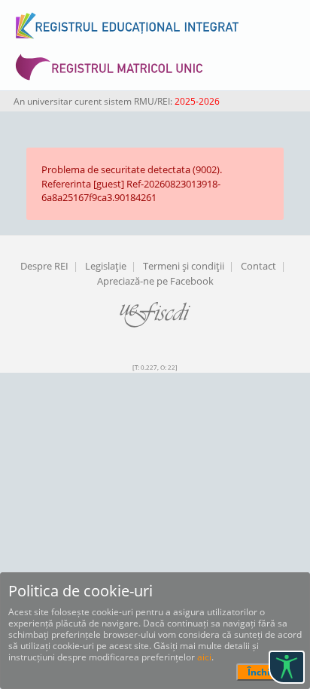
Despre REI (44, 266)
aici (204, 657)
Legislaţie (105, 266)
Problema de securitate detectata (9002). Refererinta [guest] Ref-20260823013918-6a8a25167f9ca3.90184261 (131, 183)
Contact (258, 266)
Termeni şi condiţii (183, 266)
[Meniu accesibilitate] (287, 667)
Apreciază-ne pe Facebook (155, 281)
